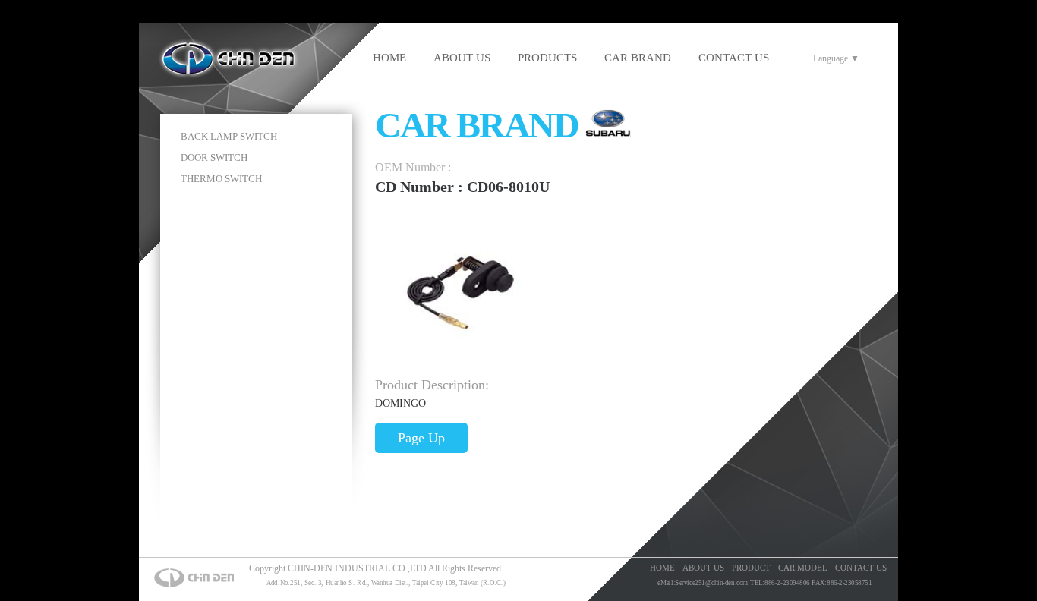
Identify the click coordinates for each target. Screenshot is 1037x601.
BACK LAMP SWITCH (229, 136)
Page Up (421, 437)
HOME (389, 58)
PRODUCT (751, 567)
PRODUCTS (547, 58)
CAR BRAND (637, 58)
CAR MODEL (802, 567)
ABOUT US (461, 58)
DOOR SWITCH (214, 157)
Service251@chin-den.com (711, 583)
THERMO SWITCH (221, 178)
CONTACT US (733, 58)
